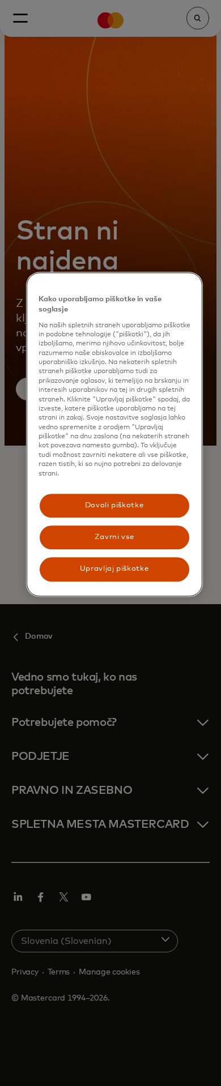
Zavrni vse (114, 537)
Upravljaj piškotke (114, 569)
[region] (114, 434)
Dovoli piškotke (114, 505)
